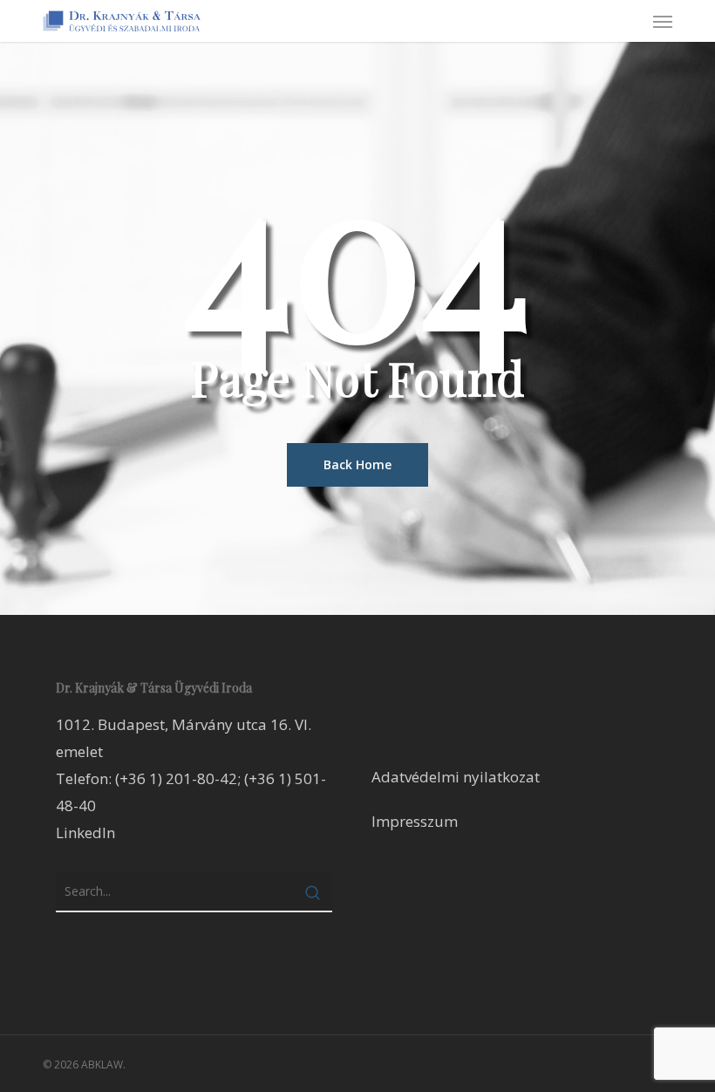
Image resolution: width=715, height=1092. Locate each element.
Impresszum (414, 821)
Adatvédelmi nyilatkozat (455, 777)
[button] (662, 21)
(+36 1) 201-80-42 (176, 778)
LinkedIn (85, 832)
